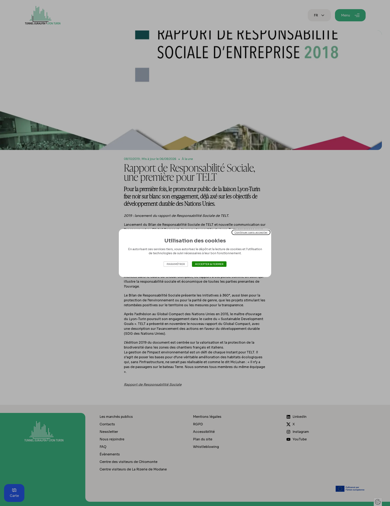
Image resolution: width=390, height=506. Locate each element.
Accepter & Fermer (209, 264)
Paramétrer (176, 264)
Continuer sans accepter (251, 232)
